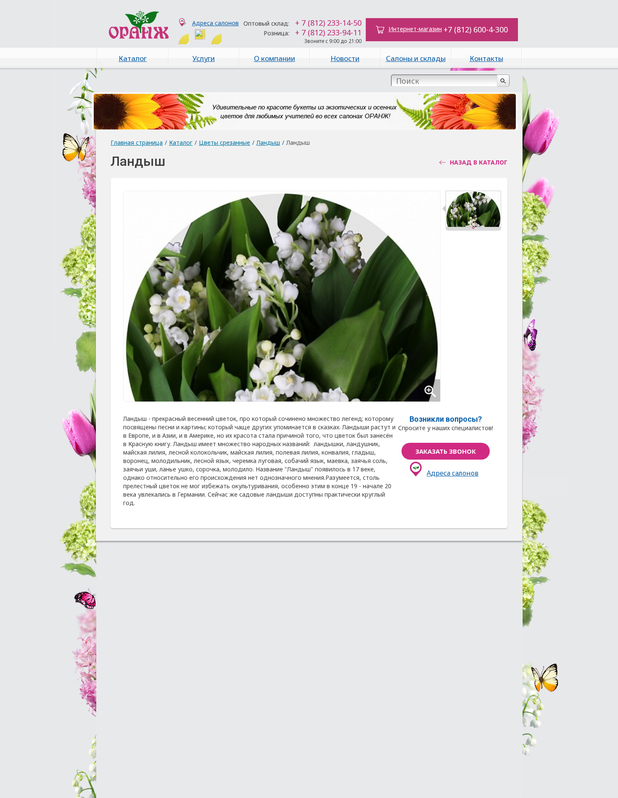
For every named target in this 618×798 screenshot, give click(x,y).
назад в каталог (478, 162)
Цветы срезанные (224, 142)
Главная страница (137, 142)
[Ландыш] (473, 211)
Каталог (133, 58)
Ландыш (268, 142)
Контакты (486, 58)
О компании (274, 58)
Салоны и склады (416, 58)
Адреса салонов (215, 23)
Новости (344, 58)
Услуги (204, 58)
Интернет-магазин (415, 29)
